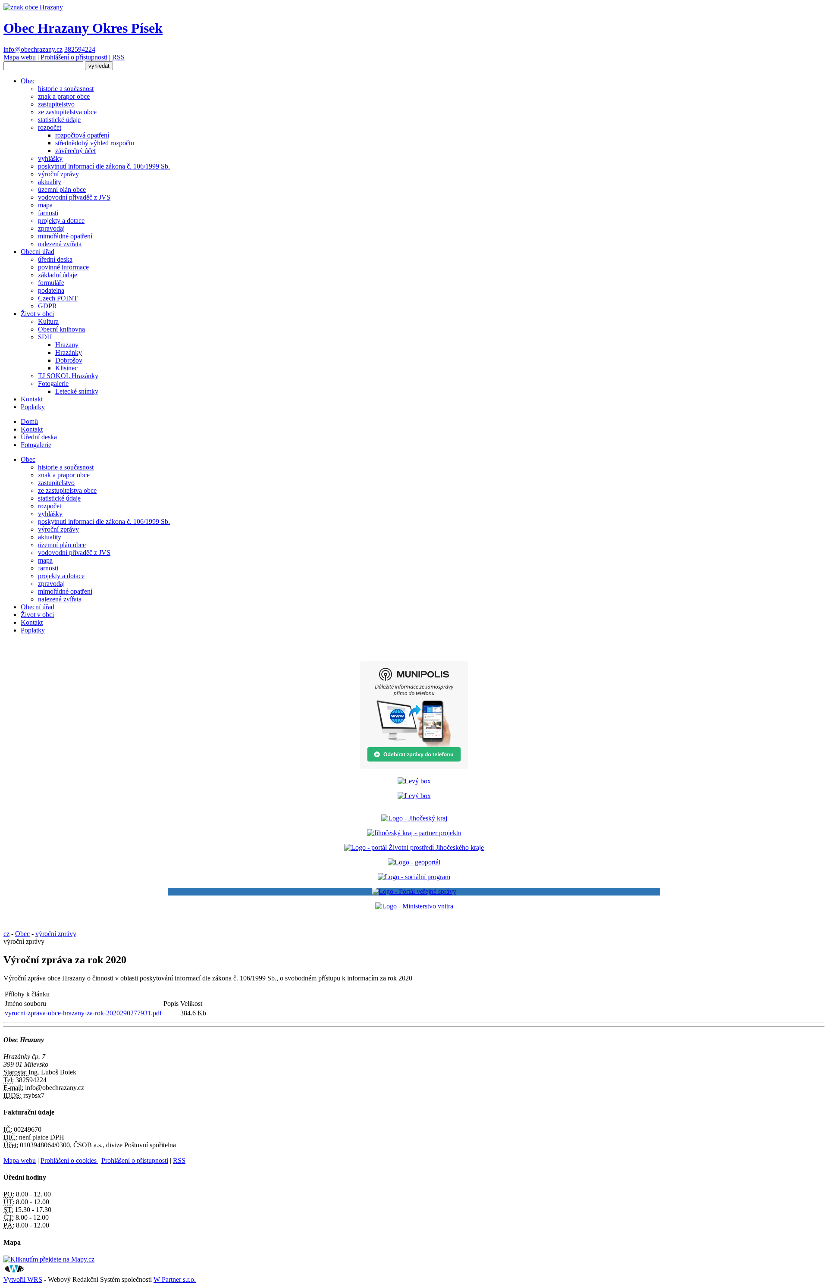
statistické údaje (59, 119)
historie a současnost (66, 88)
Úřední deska (39, 437)
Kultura (48, 321)
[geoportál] (414, 862)
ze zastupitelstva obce (67, 112)
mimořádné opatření (65, 236)
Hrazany (66, 344)
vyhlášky (50, 158)
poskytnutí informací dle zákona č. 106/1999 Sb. (104, 166)
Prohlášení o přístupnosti (74, 57)
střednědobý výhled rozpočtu (94, 143)
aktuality (49, 181)
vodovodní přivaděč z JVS (74, 197)
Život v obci (37, 313)
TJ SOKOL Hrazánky (68, 375)
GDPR (47, 306)
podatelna (51, 290)
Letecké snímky (76, 391)
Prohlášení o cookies (69, 1160)
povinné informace (63, 267)
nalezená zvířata (60, 243)
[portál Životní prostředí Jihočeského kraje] (414, 847)
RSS (118, 57)
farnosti (48, 212)
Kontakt (32, 399)
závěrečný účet (75, 150)
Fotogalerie (53, 383)
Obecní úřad (37, 251)
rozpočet (49, 127)
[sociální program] (414, 876)
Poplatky (33, 406)
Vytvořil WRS (22, 1279)
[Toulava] (414, 832)
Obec (28, 81)
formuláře (51, 282)
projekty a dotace (61, 220)
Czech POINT (58, 298)
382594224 (79, 49)
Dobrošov (68, 360)
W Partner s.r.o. (175, 1279)
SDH (45, 337)
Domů (29, 421)
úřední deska (55, 259)
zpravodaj (51, 228)
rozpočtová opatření (82, 135)
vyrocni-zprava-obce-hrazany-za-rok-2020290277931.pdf (83, 1013)
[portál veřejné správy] (414, 892)
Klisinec (66, 368)
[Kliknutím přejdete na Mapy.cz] (48, 1259)
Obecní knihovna (61, 329)
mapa (45, 205)
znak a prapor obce (64, 96)
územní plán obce (62, 189)
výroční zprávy (58, 174)
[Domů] (33, 7)
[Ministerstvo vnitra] (414, 906)
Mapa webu (19, 57)
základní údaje (57, 275)
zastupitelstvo (56, 104)
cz (6, 933)
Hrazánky (68, 352)
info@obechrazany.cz (33, 49)
